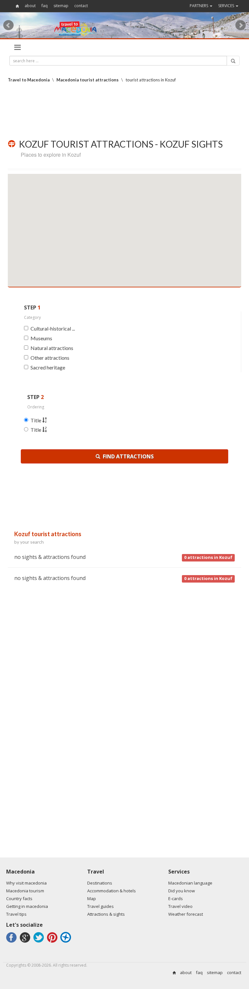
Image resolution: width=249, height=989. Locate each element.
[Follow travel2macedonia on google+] (26, 942)
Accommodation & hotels (111, 891)
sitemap (60, 5)
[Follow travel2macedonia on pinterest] (53, 942)
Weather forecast (185, 914)
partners (199, 5)
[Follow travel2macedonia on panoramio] (66, 942)
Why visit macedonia (26, 883)
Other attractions (49, 358)
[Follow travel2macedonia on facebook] (12, 942)
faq (45, 5)
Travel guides (100, 906)
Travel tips (16, 914)
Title (36, 420)
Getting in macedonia (27, 906)
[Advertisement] (126, 111)
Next (240, 25)
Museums (41, 338)
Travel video (180, 906)
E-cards (175, 898)
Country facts (19, 898)
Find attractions (127, 456)
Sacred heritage (47, 367)
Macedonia (20, 871)
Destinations (99, 883)
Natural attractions (51, 348)
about (30, 5)
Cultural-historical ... (52, 328)
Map (91, 898)
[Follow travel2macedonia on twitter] (39, 942)
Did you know (181, 891)
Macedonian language (190, 883)
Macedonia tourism (25, 891)
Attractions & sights (106, 914)
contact (81, 5)
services (226, 5)
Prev (8, 25)
